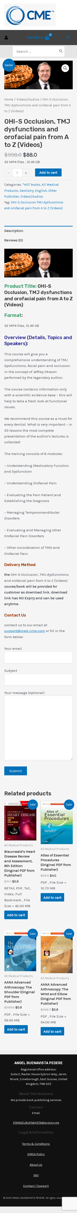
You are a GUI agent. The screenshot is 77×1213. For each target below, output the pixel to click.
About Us (36, 1165)
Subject (10, 670)
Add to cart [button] (16, 915)
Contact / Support (36, 1186)
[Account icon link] (6, 37)
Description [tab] (13, 230)
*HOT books (31, 185)
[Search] (61, 51)
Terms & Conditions (36, 1144)
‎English (41, 191)
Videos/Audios (27, 99)
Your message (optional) (24, 693)
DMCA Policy (36, 1154)
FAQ (36, 1175)
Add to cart (48, 172)
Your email (13, 648)
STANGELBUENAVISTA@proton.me (36, 1123)
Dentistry (27, 191)
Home (8, 99)
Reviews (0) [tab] (13, 240)
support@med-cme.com (24, 631)
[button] (65, 68)
